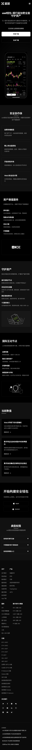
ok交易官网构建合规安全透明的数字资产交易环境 (14, 737)
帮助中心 (4, 623)
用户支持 (4, 620)
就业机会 (4, 576)
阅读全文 (6, 432)
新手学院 (12, 586)
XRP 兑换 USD (17, 620)
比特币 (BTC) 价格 (7, 664)
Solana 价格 (5, 674)
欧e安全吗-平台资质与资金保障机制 (11, 740)
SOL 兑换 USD (17, 617)
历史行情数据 (5, 611)
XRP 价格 (4, 677)
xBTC (11, 592)
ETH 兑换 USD (17, 611)
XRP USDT (5, 661)
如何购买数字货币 (6, 680)
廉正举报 (4, 592)
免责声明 (4, 589)
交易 (11, 579)
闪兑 (11, 576)
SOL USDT (5, 658)
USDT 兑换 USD (17, 614)
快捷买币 (12, 573)
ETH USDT (5, 652)
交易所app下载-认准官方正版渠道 (10, 744)
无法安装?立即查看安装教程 (16, 28)
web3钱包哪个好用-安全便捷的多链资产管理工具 (14, 730)
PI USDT (4, 655)
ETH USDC (5, 645)
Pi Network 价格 (6, 671)
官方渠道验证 (5, 626)
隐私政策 (4, 586)
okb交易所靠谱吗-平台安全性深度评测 (11, 734)
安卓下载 (16, 40)
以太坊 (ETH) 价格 (7, 667)
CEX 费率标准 (5, 614)
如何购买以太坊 (6, 687)
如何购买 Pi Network (7, 693)
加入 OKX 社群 (6, 633)
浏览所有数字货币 (15, 582)
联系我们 (4, 579)
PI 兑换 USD (16, 623)
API (2, 608)
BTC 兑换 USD (17, 608)
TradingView (13, 589)
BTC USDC (5, 642)
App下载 (4, 598)
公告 (3, 630)
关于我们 (4, 573)
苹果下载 (16, 34)
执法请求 (4, 595)
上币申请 (4, 617)
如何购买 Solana (6, 690)
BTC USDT (5, 648)
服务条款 (4, 582)
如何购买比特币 (6, 683)
